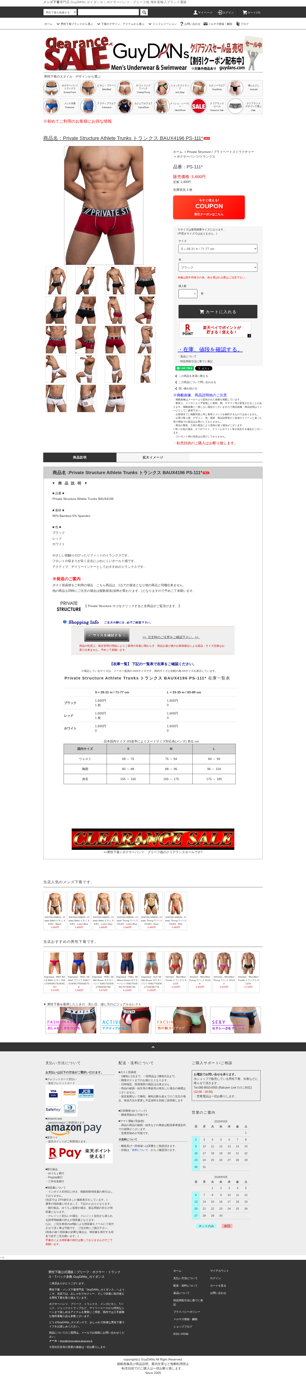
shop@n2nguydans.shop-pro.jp (76, 1341)
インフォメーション (165, 24)
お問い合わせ (192, 24)
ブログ (245, 24)
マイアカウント (219, 1270)
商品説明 (80, 457)
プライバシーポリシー (186, 1311)
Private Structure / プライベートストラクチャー (220, 152)
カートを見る (218, 1285)
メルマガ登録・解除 (220, 24)
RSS (176, 1334)
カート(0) (254, 12)
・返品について (187, 356)
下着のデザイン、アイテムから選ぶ (122, 24)
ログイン (228, 12)
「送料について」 (140, 1150)
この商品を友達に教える (193, 376)
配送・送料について (185, 1285)
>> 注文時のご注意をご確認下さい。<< (171, 637)
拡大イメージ (153, 457)
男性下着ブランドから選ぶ (77, 24)
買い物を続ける (188, 388)
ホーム (48, 24)
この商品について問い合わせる (197, 382)
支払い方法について (185, 1278)
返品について (181, 1293)
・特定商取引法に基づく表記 (195, 361)
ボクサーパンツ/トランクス (196, 156)
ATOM (184, 1334)
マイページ (205, 12)
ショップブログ (182, 1326)
